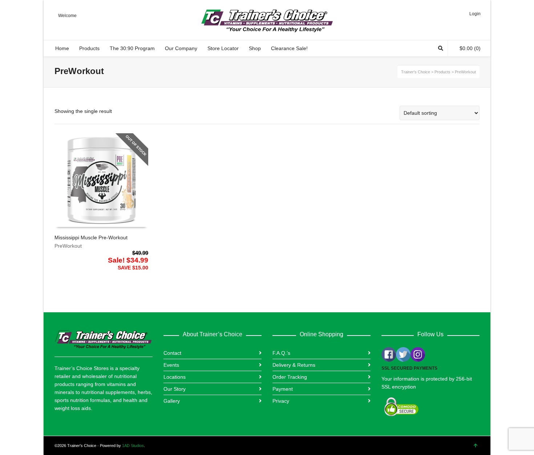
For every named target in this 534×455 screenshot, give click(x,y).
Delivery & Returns (293, 365)
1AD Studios (133, 445)
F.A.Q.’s (281, 353)
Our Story (174, 389)
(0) (470, 48)
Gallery (171, 401)
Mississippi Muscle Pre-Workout (91, 237)
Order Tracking (289, 377)
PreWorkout (68, 246)
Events (171, 365)
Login (475, 13)
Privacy (280, 401)
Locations (174, 377)
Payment (282, 389)
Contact (172, 353)
